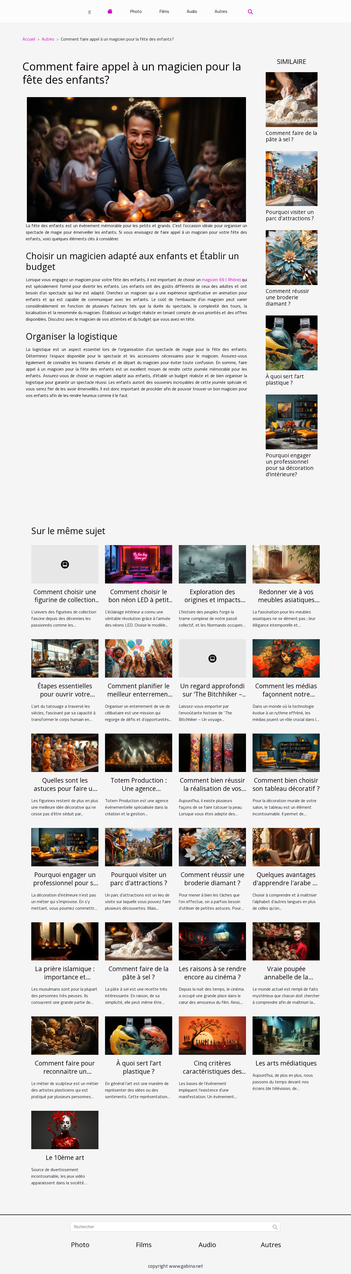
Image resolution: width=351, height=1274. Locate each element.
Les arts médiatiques (286, 1063)
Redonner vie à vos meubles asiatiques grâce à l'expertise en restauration (286, 604)
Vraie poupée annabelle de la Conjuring (286, 977)
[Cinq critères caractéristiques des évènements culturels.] (212, 1035)
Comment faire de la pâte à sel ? (291, 136)
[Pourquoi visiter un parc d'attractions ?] (292, 178)
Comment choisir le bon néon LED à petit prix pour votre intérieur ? (138, 604)
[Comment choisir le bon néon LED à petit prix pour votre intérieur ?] (138, 563)
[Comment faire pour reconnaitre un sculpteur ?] (64, 1035)
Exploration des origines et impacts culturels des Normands (212, 604)
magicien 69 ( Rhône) (221, 279)
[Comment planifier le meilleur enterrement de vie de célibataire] (138, 658)
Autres (221, 11)
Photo (136, 11)
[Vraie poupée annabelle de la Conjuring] (286, 940)
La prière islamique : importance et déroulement (65, 977)
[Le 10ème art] (64, 1129)
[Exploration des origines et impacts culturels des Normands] (212, 563)
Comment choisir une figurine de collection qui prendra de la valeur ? (64, 604)
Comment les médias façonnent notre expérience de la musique (286, 698)
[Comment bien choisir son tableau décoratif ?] (286, 752)
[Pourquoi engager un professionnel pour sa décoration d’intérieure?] (292, 421)
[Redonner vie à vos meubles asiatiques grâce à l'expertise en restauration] (286, 563)
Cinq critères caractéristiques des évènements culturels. (212, 1071)
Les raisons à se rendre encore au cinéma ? (212, 972)
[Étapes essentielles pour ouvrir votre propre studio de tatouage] (64, 658)
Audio (192, 11)
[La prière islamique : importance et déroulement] (64, 940)
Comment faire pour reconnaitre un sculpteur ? (65, 1071)
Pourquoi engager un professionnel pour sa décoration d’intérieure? (289, 465)
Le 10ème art (65, 1157)
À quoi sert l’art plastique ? (285, 379)
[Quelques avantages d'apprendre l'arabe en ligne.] (286, 846)
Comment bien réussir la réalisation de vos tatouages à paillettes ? (212, 792)
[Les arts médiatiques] (286, 1035)
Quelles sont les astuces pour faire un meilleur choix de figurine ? (65, 792)
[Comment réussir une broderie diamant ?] (292, 257)
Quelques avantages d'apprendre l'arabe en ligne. (286, 882)
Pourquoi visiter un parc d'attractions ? (290, 215)
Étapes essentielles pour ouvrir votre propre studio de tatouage (65, 698)
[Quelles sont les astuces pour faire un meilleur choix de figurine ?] (64, 752)
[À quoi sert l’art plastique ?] (292, 342)
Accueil (28, 39)
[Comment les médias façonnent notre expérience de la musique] (286, 658)
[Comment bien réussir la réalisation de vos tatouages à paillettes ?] (212, 752)
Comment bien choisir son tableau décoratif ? (286, 784)
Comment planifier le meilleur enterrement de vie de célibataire (138, 694)
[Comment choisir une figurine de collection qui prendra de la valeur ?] (64, 563)
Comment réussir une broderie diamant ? (287, 297)
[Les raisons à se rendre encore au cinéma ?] (212, 940)
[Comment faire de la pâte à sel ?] (292, 99)
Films (164, 11)
